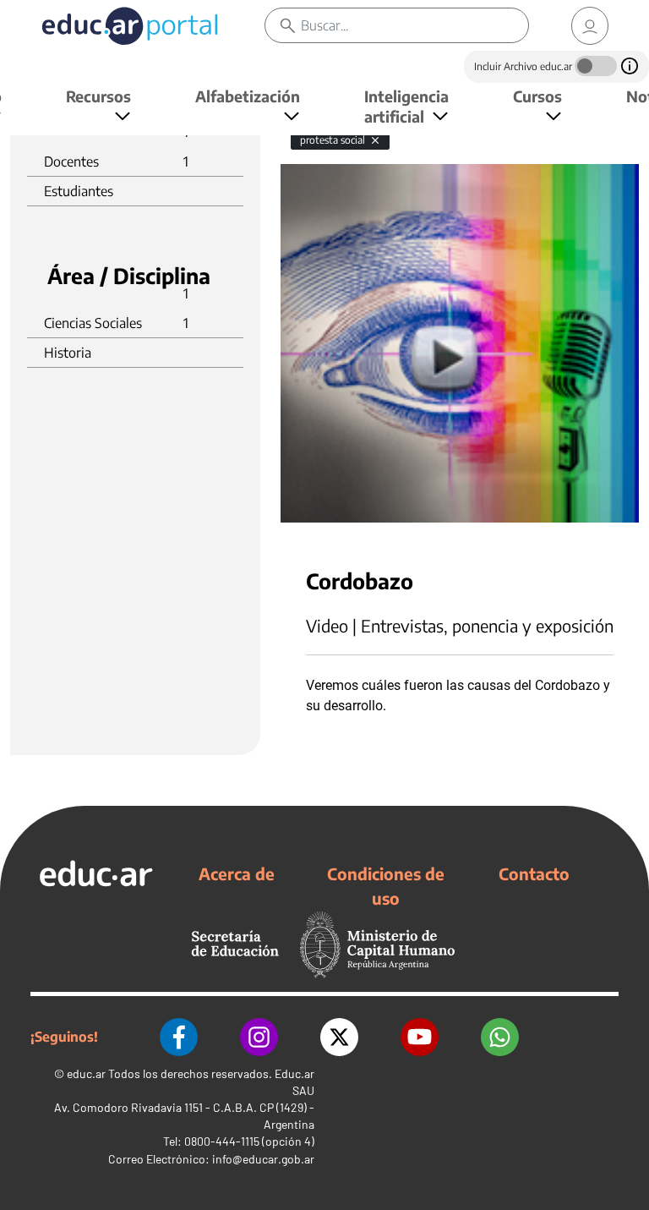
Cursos (537, 96)
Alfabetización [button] (247, 96)
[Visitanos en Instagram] (259, 1037)
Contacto (534, 873)
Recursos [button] (98, 96)
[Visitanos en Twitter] (339, 1037)
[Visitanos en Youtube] (419, 1037)
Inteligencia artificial (406, 106)
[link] (589, 26)
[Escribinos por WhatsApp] (500, 1037)
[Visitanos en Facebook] (178, 1037)
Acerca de (237, 873)
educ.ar (86, 1073)
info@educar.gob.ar (263, 1159)
